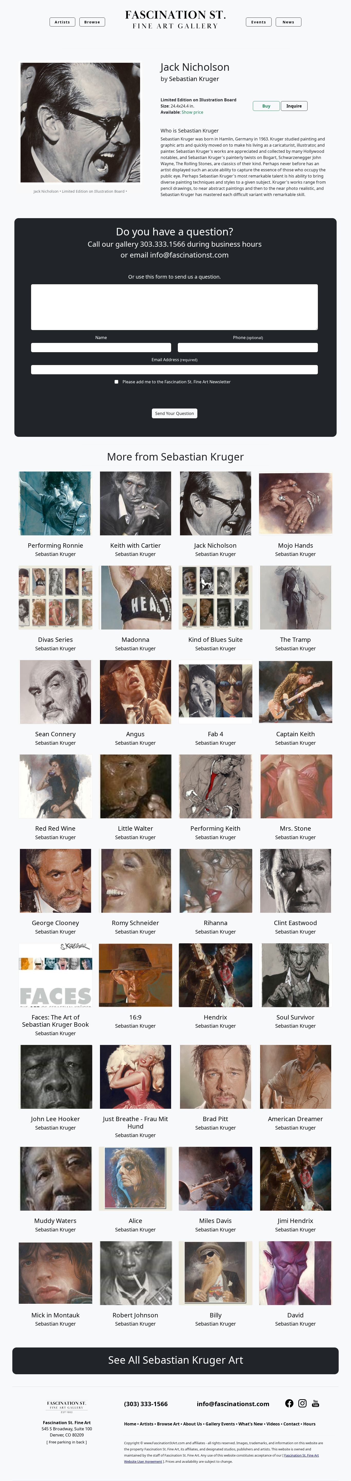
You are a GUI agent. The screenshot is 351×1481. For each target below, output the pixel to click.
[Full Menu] (175, 20)
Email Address (174, 359)
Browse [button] (92, 22)
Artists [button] (62, 22)
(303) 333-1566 (146, 1403)
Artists (146, 1424)
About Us (192, 1424)
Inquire (294, 106)
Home (130, 1424)
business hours (236, 244)
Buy (266, 106)
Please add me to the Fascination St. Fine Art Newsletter (177, 382)
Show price (192, 112)
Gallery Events (220, 1424)
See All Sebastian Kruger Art (175, 1360)
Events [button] (258, 22)
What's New (250, 1424)
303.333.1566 (162, 244)
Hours (309, 1424)
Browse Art (168, 1424)
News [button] (288, 22)
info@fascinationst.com (189, 255)
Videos (273, 1424)
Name (101, 337)
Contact (291, 1424)
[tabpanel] (243, 167)
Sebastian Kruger (194, 78)
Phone (248, 337)
